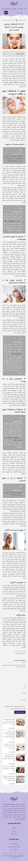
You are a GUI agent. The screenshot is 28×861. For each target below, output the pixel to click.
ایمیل (24, 693)
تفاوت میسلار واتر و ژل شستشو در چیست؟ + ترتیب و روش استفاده (13, 158)
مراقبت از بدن (20, 8)
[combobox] (14, 12)
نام (24, 686)
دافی (25, 8)
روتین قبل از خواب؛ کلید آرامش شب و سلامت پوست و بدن (9, 746)
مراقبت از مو (14, 8)
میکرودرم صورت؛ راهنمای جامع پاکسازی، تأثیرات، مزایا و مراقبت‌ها (9, 778)
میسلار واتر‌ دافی (16, 354)
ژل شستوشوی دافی (11, 221)
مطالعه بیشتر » (12, 728)
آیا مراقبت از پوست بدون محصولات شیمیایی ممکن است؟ (9, 768)
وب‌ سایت (23, 699)
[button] (4, 53)
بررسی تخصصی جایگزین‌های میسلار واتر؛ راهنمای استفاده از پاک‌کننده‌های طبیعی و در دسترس (9, 734)
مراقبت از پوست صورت (6, 8)
